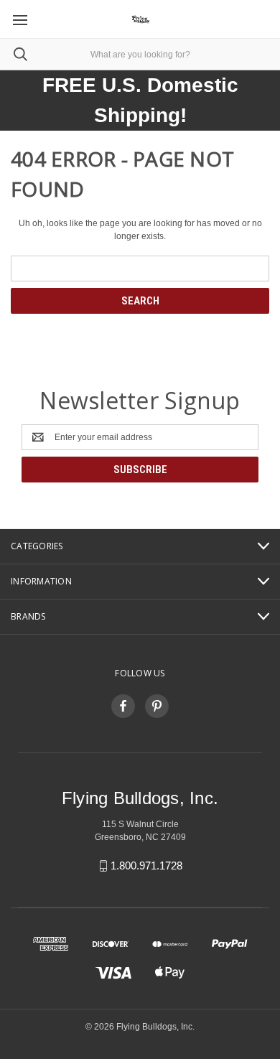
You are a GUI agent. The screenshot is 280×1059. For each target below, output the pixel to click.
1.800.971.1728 (146, 865)
